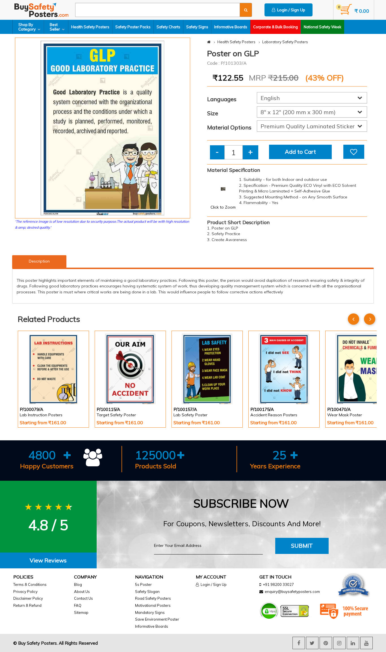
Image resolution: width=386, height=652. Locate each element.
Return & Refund (27, 605)
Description (39, 261)
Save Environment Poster (157, 619)
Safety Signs (197, 27)
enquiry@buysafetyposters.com (292, 591)
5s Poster (143, 584)
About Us (82, 591)
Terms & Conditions (30, 584)
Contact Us (83, 598)
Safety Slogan (147, 591)
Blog (78, 584)
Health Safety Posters (90, 27)
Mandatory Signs (150, 612)
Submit (302, 545)
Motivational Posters (153, 605)
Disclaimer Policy (28, 598)
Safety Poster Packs (133, 27)
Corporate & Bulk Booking (275, 27)
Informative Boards (230, 27)
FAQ (77, 605)
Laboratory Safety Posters (285, 42)
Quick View (36, 389)
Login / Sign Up (290, 9)
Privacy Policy (25, 591)
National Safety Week (322, 27)
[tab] (48, 561)
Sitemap (81, 612)
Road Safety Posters (153, 598)
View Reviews (48, 560)
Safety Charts (168, 27)
